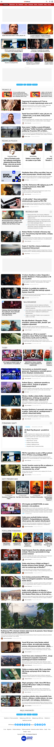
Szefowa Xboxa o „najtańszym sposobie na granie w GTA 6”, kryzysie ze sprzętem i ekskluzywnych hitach (33, 59)
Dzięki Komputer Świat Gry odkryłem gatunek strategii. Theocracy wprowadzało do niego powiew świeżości (27, 554)
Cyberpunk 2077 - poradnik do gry (17, 539)
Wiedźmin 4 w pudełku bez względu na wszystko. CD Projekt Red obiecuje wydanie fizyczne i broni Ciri (40, 45)
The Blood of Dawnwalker (36, 489)
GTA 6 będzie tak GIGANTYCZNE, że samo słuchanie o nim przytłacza (12, 357)
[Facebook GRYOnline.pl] (16, 725)
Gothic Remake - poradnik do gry (7, 539)
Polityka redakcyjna (17, 729)
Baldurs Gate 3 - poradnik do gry (38, 539)
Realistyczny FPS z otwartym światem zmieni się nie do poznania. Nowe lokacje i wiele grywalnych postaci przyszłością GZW (27, 621)
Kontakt (25, 731)
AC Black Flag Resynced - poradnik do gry (27, 436)
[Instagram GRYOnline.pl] (18, 725)
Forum (49, 4)
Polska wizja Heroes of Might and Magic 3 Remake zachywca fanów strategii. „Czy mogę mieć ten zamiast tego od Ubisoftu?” (27, 568)
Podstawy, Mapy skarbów (32, 438)
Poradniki (40, 4)
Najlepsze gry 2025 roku (37, 718)
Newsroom (12, 4)
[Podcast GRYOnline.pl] (25, 725)
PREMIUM (5, 4)
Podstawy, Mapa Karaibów (32, 442)
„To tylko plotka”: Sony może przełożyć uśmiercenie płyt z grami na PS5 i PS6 (27, 203)
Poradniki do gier (27, 423)
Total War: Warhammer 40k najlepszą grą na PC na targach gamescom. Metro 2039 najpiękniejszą (27, 189)
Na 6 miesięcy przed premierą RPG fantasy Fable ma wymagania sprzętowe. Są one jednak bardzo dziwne (27, 581)
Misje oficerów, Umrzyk (31, 440)
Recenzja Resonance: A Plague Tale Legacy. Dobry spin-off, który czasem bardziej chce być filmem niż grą (13, 218)
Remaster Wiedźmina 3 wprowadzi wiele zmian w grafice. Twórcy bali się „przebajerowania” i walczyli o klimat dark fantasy (27, 414)
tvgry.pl (27, 348)
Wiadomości (19, 84)
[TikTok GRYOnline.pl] (22, 725)
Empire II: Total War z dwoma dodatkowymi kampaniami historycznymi (27, 249)
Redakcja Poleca (27, 141)
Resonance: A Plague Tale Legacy (8, 490)
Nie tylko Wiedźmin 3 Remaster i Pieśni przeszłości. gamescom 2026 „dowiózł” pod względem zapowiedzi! (11, 59)
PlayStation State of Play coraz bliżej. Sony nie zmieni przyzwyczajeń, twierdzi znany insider (27, 176)
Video (45, 4)
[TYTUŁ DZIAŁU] (27, 479)
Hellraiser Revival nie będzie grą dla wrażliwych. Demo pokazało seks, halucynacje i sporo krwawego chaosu (12, 308)
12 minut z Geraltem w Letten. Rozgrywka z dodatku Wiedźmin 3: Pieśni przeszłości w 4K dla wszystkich (40, 31)
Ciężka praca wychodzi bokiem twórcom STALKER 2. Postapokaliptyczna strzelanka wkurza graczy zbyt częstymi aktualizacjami (27, 522)
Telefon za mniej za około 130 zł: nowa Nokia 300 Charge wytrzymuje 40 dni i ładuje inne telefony (27, 674)
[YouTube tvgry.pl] (35, 725)
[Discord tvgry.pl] (42, 725)
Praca (49, 729)
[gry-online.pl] (27, 1)
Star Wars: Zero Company (22, 489)
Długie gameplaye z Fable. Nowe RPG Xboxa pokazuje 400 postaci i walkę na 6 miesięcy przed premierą (27, 687)
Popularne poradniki (27, 531)
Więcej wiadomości (27, 710)
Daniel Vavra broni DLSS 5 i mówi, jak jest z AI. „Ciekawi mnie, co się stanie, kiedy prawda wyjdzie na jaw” (14, 31)
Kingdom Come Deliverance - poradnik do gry (27, 540)
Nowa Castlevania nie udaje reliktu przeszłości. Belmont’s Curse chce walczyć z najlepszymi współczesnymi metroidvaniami (38, 311)
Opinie (35, 4)
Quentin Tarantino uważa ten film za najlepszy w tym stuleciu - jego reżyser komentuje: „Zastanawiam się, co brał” (27, 470)
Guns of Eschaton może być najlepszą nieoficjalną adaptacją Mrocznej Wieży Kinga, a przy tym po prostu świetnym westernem (12, 155)
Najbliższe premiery (26, 720)
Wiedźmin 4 (47, 718)
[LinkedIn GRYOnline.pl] (27, 725)
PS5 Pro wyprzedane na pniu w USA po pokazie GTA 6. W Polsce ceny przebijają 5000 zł (14, 45)
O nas (4, 729)
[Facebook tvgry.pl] (45, 725)
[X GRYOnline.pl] (20, 725)
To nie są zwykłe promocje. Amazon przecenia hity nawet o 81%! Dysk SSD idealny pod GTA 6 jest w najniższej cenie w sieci (15, 94)
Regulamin (9, 729)
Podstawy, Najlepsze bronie (32, 444)
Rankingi (21, 4)
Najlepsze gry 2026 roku (25, 718)
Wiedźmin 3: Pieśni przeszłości (11, 718)
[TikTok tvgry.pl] (38, 725)
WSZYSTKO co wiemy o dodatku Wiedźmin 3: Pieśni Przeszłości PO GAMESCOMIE (33, 358)
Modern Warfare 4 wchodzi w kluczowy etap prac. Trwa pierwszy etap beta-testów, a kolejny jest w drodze (27, 236)
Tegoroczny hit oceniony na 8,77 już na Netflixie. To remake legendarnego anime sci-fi (27, 105)
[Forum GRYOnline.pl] (29, 725)
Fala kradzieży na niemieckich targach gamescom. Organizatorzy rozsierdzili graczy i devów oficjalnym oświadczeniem (27, 374)
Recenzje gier (39, 212)
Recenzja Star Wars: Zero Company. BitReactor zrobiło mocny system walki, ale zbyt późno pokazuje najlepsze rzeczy (40, 216)
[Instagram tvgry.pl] (40, 725)
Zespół (45, 729)
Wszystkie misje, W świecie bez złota (34, 446)
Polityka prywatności (26, 729)
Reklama (41, 729)
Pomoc (29, 731)
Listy (26, 4)
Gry (17, 4)
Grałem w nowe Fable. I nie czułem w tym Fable (33, 155)
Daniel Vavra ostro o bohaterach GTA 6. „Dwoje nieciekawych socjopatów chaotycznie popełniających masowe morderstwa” (27, 660)
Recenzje (31, 4)
